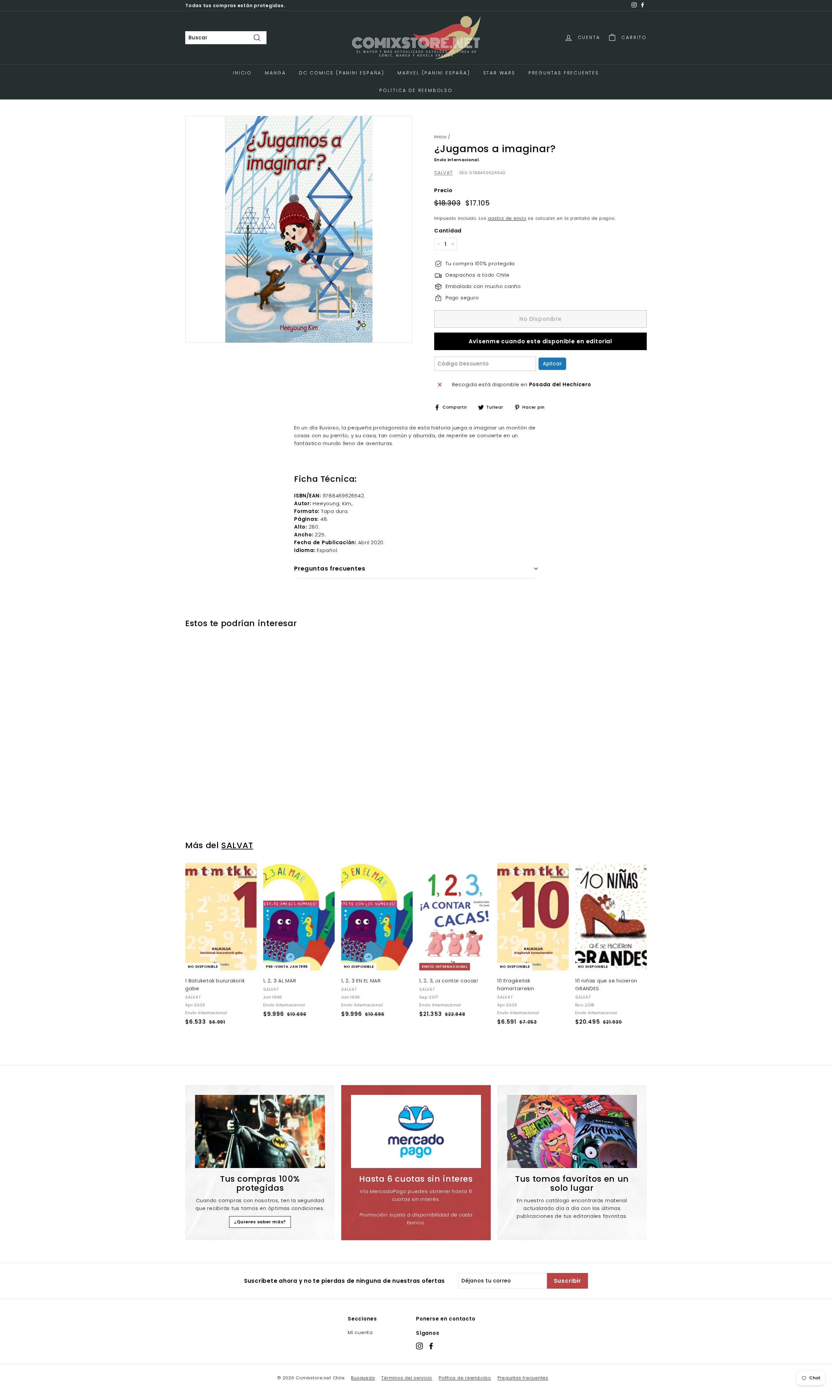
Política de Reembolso (416, 90)
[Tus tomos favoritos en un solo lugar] (572, 1131)
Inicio (242, 73)
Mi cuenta (360, 1332)
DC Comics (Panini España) (341, 73)
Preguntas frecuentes (523, 1378)
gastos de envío (507, 218)
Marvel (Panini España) (433, 73)
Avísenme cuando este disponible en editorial (540, 341)
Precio (443, 190)
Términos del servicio (406, 1378)
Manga (275, 73)
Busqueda (363, 1378)
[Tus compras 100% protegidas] (260, 1131)
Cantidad (448, 230)
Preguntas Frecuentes (563, 73)
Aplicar (552, 363)
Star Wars (499, 73)
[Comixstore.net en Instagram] (419, 1345)
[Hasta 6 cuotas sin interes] (416, 1131)
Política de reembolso (465, 1378)
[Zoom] (299, 229)
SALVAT (443, 172)
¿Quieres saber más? (260, 1222)
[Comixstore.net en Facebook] (431, 1345)
